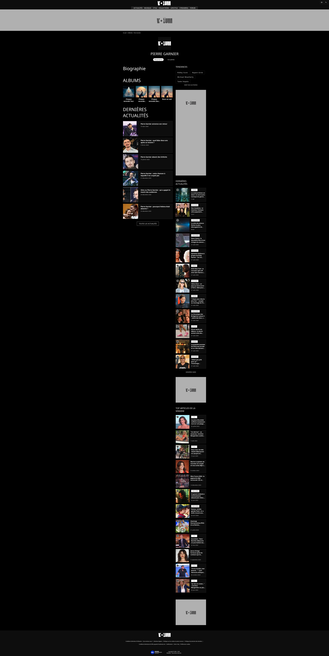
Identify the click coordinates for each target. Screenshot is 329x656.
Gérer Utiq (176, 644)
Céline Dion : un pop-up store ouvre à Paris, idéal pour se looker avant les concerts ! (197, 287)
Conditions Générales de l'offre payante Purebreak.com (152, 644)
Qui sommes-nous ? (148, 641)
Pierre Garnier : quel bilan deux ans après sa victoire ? (154, 141)
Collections (164, 8)
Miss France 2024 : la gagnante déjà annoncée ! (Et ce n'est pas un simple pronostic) (197, 480)
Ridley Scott (182, 73)
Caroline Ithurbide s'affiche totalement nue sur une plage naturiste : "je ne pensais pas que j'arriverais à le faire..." (198, 425)
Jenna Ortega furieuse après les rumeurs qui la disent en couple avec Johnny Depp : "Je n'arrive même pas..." (197, 556)
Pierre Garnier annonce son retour (154, 124)
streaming (183, 8)
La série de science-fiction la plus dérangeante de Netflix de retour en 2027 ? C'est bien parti (198, 228)
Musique (147, 8)
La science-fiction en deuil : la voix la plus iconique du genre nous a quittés (198, 196)
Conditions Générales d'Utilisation (134, 641)
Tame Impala (183, 81)
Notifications (170, 644)
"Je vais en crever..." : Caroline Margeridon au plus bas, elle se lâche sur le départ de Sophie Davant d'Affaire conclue (198, 589)
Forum (192, 8)
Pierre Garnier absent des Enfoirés (154, 157)
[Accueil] (164, 3)
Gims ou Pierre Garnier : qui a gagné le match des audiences (155, 191)
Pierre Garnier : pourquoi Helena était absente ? (155, 208)
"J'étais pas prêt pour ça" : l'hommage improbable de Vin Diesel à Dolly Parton (197, 364)
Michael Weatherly (185, 77)
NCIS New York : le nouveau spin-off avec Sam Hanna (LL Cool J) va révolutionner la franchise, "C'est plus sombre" (198, 274)
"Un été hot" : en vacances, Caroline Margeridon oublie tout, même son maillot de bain (197, 435)
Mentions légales (158, 641)
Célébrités (130, 33)
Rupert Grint (197, 73)
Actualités (138, 8)
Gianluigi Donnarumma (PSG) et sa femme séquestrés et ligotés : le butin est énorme (198, 525)
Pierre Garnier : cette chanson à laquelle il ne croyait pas (153, 174)
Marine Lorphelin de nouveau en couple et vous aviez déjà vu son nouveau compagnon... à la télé (198, 466)
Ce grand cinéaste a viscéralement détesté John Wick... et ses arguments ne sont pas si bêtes (198, 497)
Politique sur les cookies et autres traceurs (173, 641)
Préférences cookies (185, 644)
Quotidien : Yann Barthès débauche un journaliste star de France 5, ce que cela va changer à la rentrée (198, 543)
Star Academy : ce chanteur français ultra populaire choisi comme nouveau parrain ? (197, 212)
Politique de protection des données (193, 641)
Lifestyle (174, 8)
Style (155, 8)
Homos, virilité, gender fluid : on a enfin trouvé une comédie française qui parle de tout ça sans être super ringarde (197, 514)
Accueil (124, 33)
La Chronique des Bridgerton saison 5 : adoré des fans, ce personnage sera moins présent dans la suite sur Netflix (198, 319)
